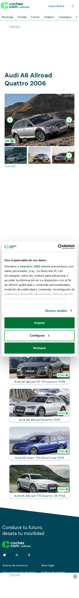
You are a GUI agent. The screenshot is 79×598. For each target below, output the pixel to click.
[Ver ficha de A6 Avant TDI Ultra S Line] (39, 443)
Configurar (37, 335)
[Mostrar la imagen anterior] (10, 120)
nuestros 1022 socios (35, 266)
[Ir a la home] (15, 5)
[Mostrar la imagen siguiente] (69, 120)
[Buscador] (73, 6)
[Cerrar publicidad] (75, 576)
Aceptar (39, 322)
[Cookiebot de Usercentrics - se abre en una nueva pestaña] (58, 246)
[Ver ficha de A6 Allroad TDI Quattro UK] (39, 481)
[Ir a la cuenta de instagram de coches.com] (17, 555)
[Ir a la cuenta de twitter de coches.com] (4, 555)
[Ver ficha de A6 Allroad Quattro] (39, 405)
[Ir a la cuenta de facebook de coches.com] (29, 555)
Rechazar (39, 348)
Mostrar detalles (56, 310)
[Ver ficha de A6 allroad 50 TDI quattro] (39, 367)
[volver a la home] (16, 544)
